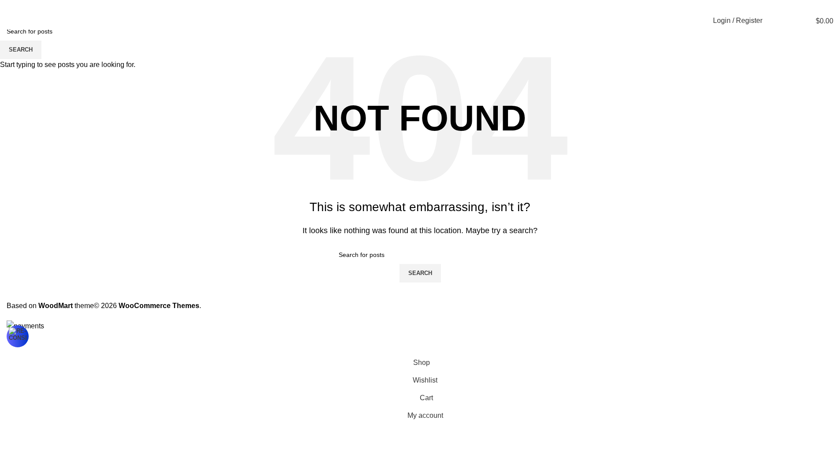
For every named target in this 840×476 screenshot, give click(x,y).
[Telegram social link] (828, 6)
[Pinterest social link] (807, 6)
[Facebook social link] (785, 6)
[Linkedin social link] (817, 6)
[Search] (775, 21)
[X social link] (796, 6)
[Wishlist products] (791, 21)
